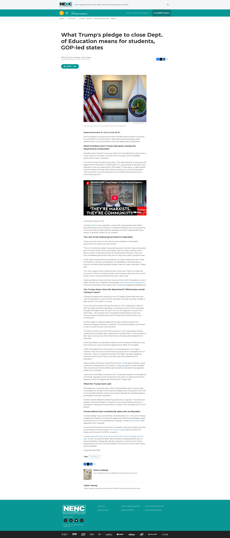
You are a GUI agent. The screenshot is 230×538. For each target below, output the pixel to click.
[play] (61, 13)
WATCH (89, 18)
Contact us (101, 506)
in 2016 (131, 416)
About (113, 18)
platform (94, 225)
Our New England (101, 18)
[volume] (66, 13)
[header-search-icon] (168, 5)
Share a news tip (103, 510)
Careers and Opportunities (153, 510)
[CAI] (142, 534)
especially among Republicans (132, 283)
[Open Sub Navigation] (65, 18)
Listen (82, 18)
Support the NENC (127, 510)
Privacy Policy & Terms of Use (154, 506)
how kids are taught (117, 430)
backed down (135, 421)
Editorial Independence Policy (130, 506)
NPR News (94, 456)
